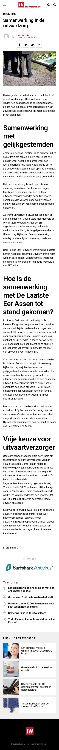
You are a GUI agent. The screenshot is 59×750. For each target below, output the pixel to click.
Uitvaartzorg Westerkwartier (18, 222)
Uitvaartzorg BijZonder (26, 214)
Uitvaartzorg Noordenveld (37, 218)
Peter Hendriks (23, 35)
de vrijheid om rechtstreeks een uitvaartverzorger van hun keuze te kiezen (28, 459)
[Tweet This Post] (26, 45)
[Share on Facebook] (19, 45)
